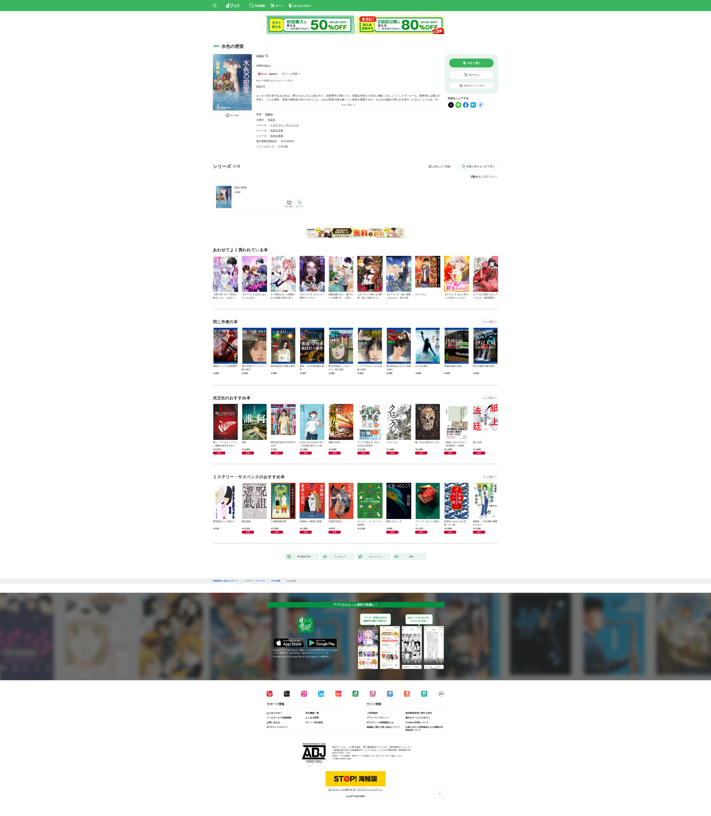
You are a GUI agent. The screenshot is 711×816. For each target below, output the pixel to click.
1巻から (475, 176)
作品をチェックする (474, 85)
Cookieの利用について (416, 722)
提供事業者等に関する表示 (418, 713)
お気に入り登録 (441, 166)
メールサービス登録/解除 (279, 717)
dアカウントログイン (277, 727)
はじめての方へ (274, 713)
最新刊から (490, 176)
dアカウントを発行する (342, 789)
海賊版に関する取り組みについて (383, 727)
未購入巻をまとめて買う (480, 166)
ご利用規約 (372, 713)
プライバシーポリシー (378, 717)
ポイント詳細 (289, 73)
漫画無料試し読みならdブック (225, 581)
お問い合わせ (273, 722)
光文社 (272, 119)
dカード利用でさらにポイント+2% (273, 80)
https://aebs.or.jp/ (342, 758)
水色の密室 (240, 187)
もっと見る (488, 321)
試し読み (234, 115)
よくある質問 (312, 717)
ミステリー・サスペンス (284, 125)
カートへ (474, 74)
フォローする (266, 56)
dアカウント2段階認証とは (380, 722)
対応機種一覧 (312, 713)
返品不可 (260, 86)
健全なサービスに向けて (417, 717)
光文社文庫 (276, 130)
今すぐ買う (474, 63)
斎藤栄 (260, 55)
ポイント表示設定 (314, 722)
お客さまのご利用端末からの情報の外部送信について (424, 728)
